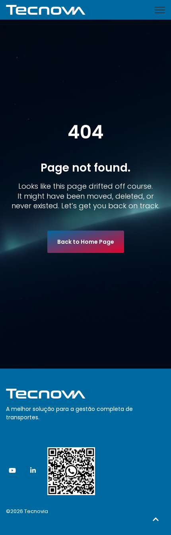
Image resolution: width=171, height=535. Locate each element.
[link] (46, 9)
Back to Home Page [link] (85, 242)
